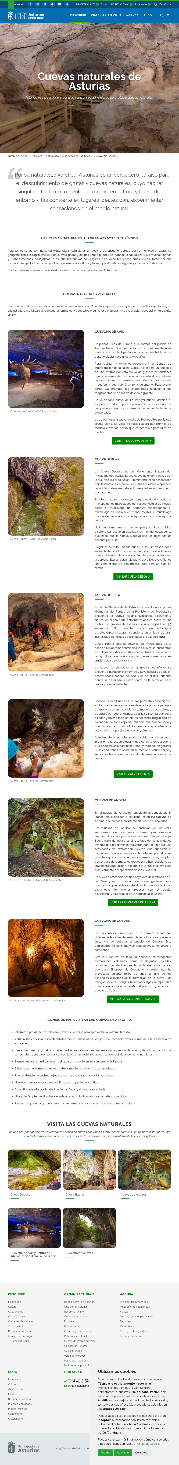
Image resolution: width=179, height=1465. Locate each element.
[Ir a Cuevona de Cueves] (89, 1228)
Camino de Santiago (20, 1336)
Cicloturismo (15, 1418)
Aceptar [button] (106, 1452)
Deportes (125, 1321)
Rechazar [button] (123, 1452)
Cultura (12, 1306)
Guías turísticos (73, 1350)
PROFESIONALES (85, 4)
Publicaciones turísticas (78, 1336)
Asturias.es (141, 4)
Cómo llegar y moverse (78, 1331)
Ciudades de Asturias (20, 1321)
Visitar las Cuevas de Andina (133, 902)
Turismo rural (16, 1326)
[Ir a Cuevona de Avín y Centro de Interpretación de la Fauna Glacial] (34, 1228)
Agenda (126, 1294)
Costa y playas (17, 1316)
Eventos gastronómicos (134, 1301)
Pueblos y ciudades (20, 1403)
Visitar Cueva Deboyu (133, 576)
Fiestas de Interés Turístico (80, 1340)
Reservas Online (74, 1311)
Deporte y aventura (19, 1331)
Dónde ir (69, 1321)
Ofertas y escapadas (76, 1316)
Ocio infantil (127, 1326)
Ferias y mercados (131, 1336)
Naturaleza (14, 1301)
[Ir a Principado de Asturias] (24, 1447)
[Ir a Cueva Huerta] (89, 1170)
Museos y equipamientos (135, 1306)
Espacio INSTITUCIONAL (115, 4)
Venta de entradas (75, 1355)
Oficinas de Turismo (76, 1345)
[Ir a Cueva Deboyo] (34, 1170)
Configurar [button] (142, 1452)
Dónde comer (72, 1326)
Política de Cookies (148, 1443)
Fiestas (124, 1311)
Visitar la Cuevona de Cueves (133, 999)
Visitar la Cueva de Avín (133, 440)
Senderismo (15, 1413)
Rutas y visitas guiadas (133, 1331)
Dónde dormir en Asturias (79, 1301)
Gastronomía (15, 1311)
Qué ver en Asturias (76, 1306)
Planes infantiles (17, 1408)
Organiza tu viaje (79, 1294)
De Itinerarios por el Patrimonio (82, 1365)
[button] (165, 4)
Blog (12, 1372)
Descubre (16, 1294)
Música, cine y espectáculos (136, 1316)
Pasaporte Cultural (75, 1360)
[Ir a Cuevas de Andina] (144, 1170)
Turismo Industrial (18, 1340)
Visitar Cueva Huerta (133, 774)
